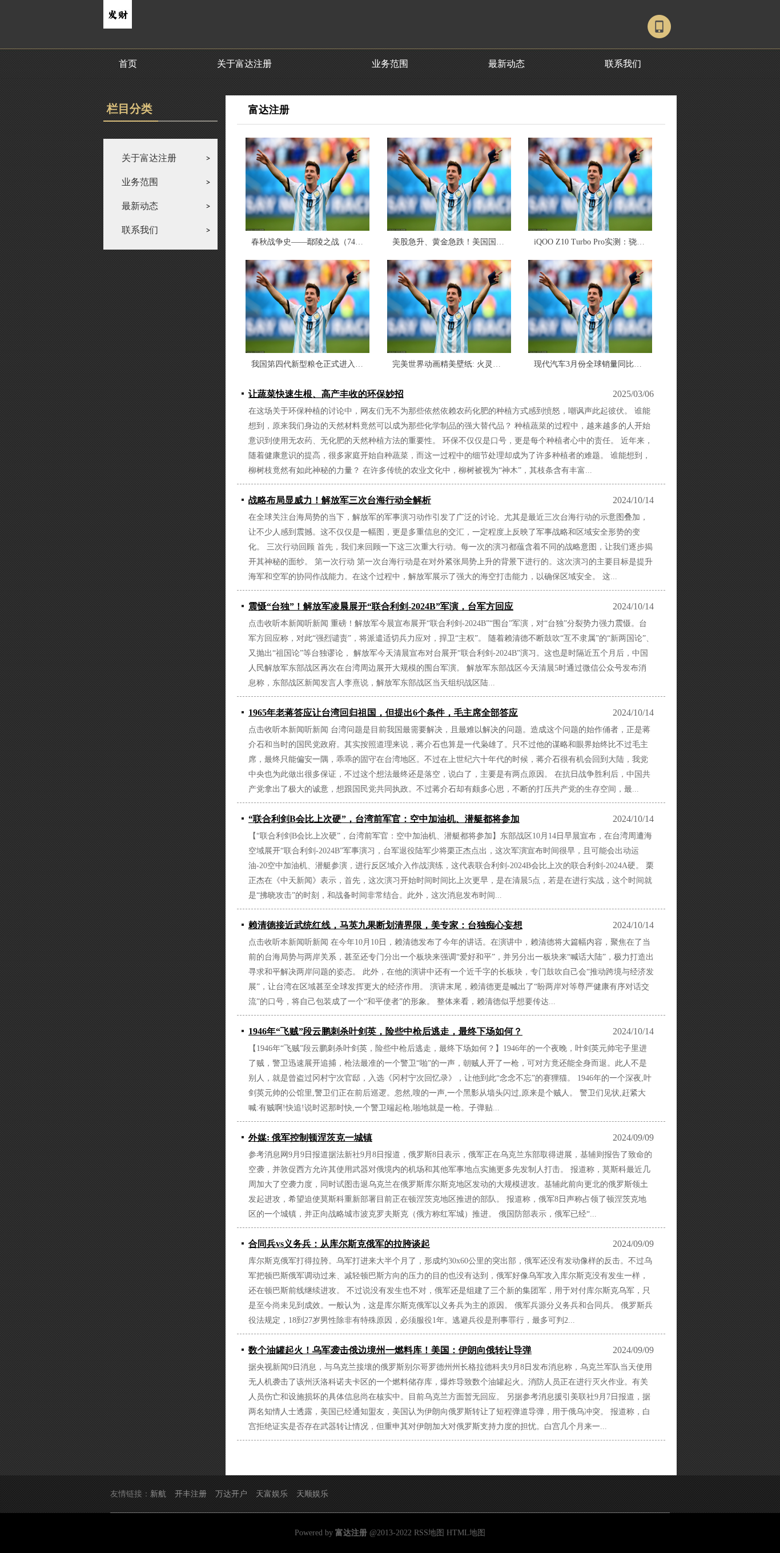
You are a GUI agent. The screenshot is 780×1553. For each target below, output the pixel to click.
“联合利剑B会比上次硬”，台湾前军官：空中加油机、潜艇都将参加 (384, 819)
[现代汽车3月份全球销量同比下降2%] (590, 306)
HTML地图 (466, 1532)
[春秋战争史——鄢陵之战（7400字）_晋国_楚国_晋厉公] (307, 184)
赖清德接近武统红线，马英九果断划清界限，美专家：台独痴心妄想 (385, 925)
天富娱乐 (272, 1494)
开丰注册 (191, 1494)
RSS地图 (429, 1532)
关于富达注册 (244, 64)
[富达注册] (117, 26)
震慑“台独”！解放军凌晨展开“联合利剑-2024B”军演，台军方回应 (380, 606)
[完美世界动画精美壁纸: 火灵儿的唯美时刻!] (449, 306)
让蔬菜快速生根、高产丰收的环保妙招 (326, 394)
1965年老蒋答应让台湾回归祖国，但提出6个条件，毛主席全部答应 (383, 712)
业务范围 (390, 64)
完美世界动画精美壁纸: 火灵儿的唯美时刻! (468, 364)
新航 (158, 1494)
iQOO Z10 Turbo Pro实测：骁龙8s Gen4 (602, 242)
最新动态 (506, 64)
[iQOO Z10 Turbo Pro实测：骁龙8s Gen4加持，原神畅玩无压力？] (590, 184)
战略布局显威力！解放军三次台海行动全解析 (339, 500)
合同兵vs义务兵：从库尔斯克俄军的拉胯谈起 (339, 1244)
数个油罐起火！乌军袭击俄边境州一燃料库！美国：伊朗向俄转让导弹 (390, 1350)
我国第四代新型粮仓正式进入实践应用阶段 (327, 364)
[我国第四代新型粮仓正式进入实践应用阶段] (307, 306)
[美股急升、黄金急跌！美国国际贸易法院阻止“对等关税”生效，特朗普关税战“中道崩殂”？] (449, 184)
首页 (128, 64)
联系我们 (623, 64)
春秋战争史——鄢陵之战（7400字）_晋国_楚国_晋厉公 (349, 242)
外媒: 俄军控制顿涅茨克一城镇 (310, 1137)
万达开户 (231, 1494)
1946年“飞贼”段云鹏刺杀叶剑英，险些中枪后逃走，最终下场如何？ (385, 1031)
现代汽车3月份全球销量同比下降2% (597, 364)
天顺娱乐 (312, 1494)
